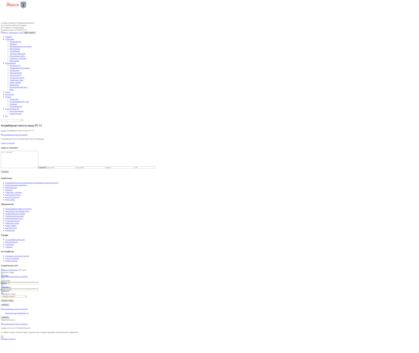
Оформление (10, 63)
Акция (7, 92)
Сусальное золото (17, 77)
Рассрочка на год (12, 197)
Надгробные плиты (17, 56)
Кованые (13, 104)
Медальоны (14, 70)
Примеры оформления (14, 216)
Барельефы (14, 85)
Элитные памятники (18, 53)
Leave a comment (8, 143)
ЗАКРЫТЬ (5, 317)
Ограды (8, 97)
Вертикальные (15, 41)
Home (3, 130)
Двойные (13, 44)
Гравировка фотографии (20, 68)
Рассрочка (9, 94)
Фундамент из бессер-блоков (17, 256)
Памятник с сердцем (18, 58)
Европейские (15, 49)
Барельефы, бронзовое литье (17, 211)
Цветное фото (15, 75)
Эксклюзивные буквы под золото (18, 209)
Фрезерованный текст (18, 87)
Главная (8, 37)
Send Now (42, 167)
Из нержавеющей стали (19, 101)
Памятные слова (16, 80)
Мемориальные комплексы (21, 46)
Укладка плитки (16, 113)
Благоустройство (12, 109)
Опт (6, 116)
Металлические (16, 106)
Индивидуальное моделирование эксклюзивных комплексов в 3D (31, 183)
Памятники (9, 39)
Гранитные (14, 99)
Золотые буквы (16, 73)
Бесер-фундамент (17, 111)
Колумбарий (15, 51)
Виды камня (14, 61)
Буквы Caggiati (15, 82)
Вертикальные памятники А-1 (17, 313)
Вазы (12, 89)
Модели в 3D (15, 65)
